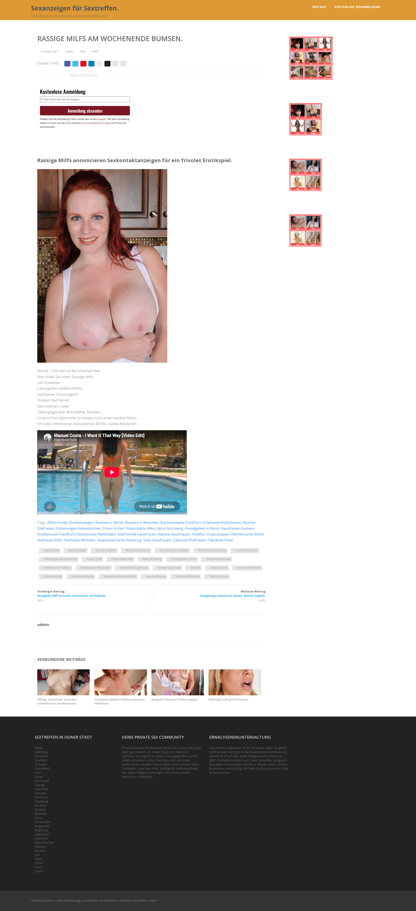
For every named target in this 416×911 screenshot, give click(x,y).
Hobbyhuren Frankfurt (56, 534)
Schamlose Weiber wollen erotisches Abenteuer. (119, 701)
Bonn (38, 818)
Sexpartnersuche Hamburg (119, 540)
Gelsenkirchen (44, 842)
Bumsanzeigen (81, 522)
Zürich (39, 871)
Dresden (41, 793)
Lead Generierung (67, 900)
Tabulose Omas (220, 540)
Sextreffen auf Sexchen (100, 900)
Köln (38, 772)
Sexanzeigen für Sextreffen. (75, 8)
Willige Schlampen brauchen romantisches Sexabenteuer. (57, 701)
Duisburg (41, 797)
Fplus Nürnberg (170, 528)
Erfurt (38, 863)
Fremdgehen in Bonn (202, 528)
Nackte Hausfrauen (174, 534)
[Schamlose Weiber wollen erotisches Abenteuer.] (120, 694)
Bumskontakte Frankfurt (180, 522)
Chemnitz (41, 838)
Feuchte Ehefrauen (247, 550)
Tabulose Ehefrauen (189, 540)
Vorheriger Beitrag (71, 593)
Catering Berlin (41, 900)
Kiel (37, 855)
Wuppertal (42, 826)
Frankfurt (41, 760)
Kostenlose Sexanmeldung (357, 7)
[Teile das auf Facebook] (67, 63)
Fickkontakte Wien (140, 528)
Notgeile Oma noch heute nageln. (174, 699)
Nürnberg (41, 801)
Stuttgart (41, 764)
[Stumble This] (99, 63)
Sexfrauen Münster (80, 540)
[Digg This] (107, 63)
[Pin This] (83, 63)
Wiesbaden (42, 822)
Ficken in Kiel (113, 528)
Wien (38, 867)
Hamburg (41, 752)
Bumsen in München (142, 522)
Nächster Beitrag (233, 593)
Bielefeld (41, 814)
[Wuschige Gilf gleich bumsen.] (234, 694)
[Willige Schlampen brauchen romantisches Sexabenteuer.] (63, 694)
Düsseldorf (42, 768)
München (41, 756)
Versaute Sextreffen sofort (137, 900)
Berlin (39, 748)
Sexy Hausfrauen (157, 540)
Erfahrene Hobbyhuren (222, 522)
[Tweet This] (75, 63)
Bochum (41, 805)
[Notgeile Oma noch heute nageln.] (177, 694)
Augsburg (41, 830)
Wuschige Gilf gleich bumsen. (228, 699)
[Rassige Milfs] (102, 361)
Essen (39, 777)
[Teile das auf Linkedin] (91, 63)
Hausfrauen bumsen (237, 528)
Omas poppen (217, 534)
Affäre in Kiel (57, 522)
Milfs (95, 51)
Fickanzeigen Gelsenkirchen (78, 528)
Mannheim (42, 834)
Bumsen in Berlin (109, 522)
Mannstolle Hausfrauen (137, 534)
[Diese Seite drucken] (123, 63)
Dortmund (42, 781)
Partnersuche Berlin (247, 534)
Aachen (40, 851)
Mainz (39, 859)
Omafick (198, 534)
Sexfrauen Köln (49, 540)
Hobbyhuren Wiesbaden (96, 534)
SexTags (319, 7)
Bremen (40, 809)
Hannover (41, 789)
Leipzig (39, 785)
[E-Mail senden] (115, 63)
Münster (40, 847)
